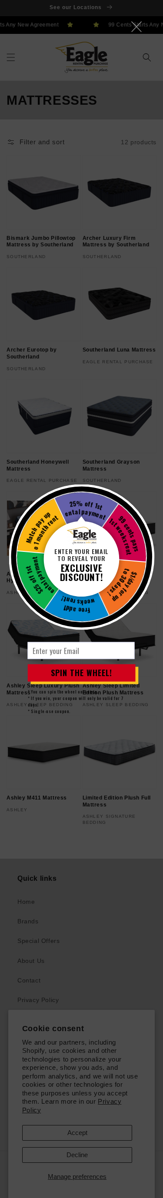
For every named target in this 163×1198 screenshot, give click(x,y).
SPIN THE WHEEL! (81, 672)
